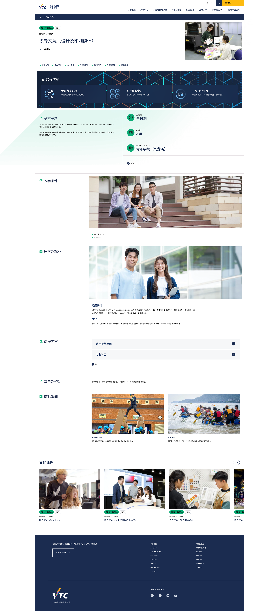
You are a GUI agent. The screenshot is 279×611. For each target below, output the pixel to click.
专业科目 (101, 354)
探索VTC (203, 10)
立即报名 (228, 3)
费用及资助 (111, 65)
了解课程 (132, 10)
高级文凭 (136, 313)
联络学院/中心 (201, 548)
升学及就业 (84, 65)
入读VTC (144, 10)
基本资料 (57, 65)
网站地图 (199, 552)
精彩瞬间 (124, 65)
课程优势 (45, 65)
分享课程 (46, 49)
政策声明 (199, 559)
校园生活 (190, 10)
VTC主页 (154, 571)
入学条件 (70, 65)
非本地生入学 (217, 10)
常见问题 (199, 567)
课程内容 (97, 65)
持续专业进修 (234, 10)
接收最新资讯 (61, 553)
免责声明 (199, 556)
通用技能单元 (104, 343)
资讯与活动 (176, 10)
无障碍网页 (200, 563)
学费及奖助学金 (160, 10)
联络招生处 (200, 544)
